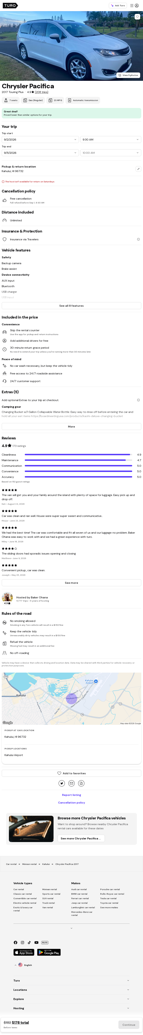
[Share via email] (71, 783)
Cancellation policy (71, 802)
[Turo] (10, 5)
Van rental (47, 907)
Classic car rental (22, 894)
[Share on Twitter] (62, 783)
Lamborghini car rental (83, 907)
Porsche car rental (110, 889)
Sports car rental (51, 894)
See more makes (109, 907)
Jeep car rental (79, 903)
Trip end (6, 146)
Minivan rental (29, 864)
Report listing (71, 794)
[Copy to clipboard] (81, 783)
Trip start (7, 133)
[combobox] (138, 169)
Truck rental (48, 903)
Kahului (46, 864)
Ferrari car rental (80, 898)
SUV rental (47, 898)
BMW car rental (79, 894)
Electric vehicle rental (24, 903)
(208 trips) (41, 92)
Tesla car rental (108, 898)
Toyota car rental (109, 903)
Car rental (11, 864)
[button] (134, 5)
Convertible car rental (24, 898)
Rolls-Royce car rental (112, 894)
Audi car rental (79, 889)
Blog (44, 942)
